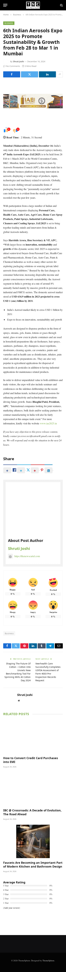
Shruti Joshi (18, 61)
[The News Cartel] (33, 5)
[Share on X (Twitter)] (29, 74)
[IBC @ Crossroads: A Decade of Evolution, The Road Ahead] (33, 789)
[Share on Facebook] (11, 74)
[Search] (61, 5)
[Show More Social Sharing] (60, 74)
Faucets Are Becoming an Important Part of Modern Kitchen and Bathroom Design (32, 864)
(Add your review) (11, 907)
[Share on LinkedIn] (47, 74)
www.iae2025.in (48, 423)
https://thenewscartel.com (27, 556)
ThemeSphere (48, 960)
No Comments (13, 66)
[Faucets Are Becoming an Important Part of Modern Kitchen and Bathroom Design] (33, 841)
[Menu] (5, 5)
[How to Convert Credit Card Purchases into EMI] (33, 736)
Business (8, 23)
